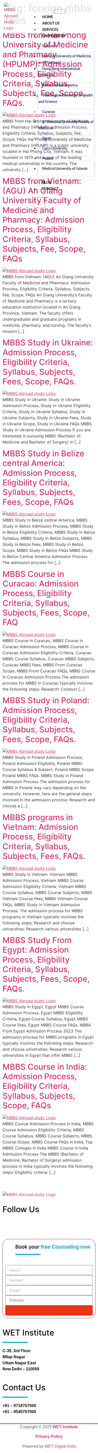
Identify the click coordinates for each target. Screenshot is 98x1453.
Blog (47, 182)
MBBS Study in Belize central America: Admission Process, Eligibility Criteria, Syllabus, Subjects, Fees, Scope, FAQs (43, 478)
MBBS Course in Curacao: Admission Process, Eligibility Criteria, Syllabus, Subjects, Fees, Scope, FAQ (46, 598)
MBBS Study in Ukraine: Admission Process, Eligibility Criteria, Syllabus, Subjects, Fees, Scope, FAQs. (48, 362)
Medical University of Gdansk (64, 169)
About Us (51, 23)
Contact (50, 189)
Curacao (48, 112)
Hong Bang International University (59, 72)
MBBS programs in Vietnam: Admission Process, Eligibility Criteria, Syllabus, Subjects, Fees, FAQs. (44, 836)
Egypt (46, 138)
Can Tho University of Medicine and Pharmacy (64, 59)
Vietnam (49, 46)
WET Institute (65, 1427)
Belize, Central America (60, 85)
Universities (53, 36)
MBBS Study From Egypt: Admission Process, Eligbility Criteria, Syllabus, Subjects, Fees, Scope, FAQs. (46, 964)
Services (50, 30)
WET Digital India (60, 1446)
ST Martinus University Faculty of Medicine (65, 125)
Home (47, 17)
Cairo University (54, 148)
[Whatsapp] (59, 1227)
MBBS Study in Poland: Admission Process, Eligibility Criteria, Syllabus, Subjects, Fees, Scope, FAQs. (46, 719)
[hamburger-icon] (59, 11)
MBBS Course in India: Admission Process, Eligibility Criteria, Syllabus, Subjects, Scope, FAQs (45, 1086)
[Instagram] (55, 1227)
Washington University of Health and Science (65, 99)
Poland (47, 158)
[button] (75, 16)
